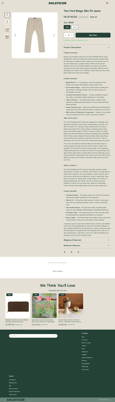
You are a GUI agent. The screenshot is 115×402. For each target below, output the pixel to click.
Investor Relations (87, 357)
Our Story (85, 340)
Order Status (13, 394)
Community (85, 369)
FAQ (10, 385)
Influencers (85, 351)
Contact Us (12, 380)
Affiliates (84, 354)
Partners (84, 360)
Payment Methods (14, 391)
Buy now (93, 35)
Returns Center (13, 388)
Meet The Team (86, 343)
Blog (83, 337)
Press (83, 349)
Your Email (14, 336)
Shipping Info (13, 382)
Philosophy (85, 366)
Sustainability (86, 363)
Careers (84, 346)
